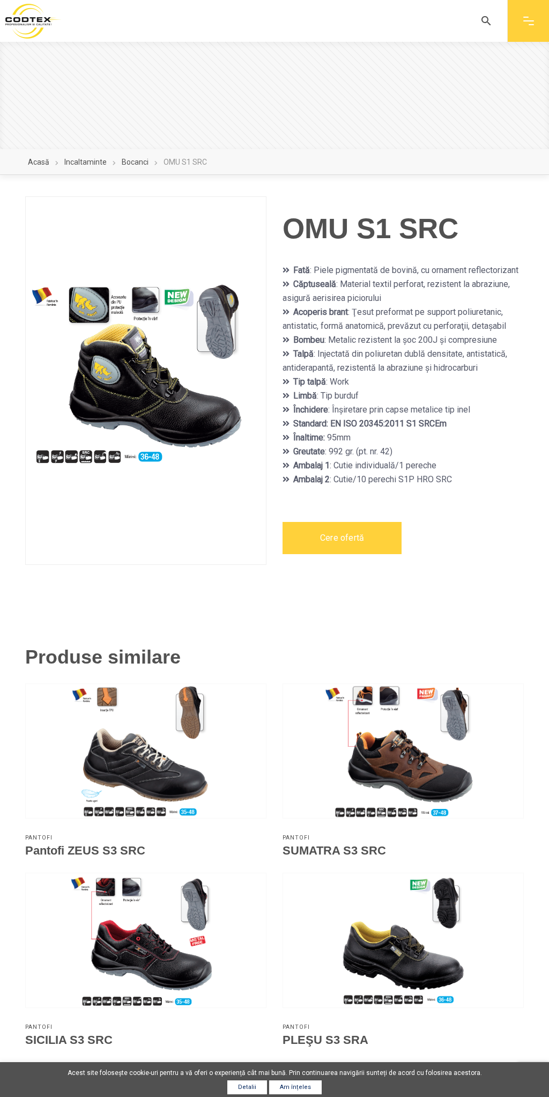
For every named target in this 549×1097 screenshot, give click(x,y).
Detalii (247, 1087)
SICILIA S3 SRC (69, 1040)
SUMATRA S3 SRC (334, 850)
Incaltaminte (85, 162)
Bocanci (135, 162)
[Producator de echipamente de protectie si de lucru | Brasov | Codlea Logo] (33, 21)
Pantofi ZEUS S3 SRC (85, 850)
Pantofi (39, 837)
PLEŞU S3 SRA (325, 1040)
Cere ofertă (342, 538)
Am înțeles (295, 1087)
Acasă (38, 162)
